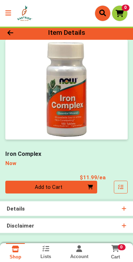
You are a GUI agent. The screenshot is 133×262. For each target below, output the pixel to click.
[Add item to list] (121, 187)
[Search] (102, 13)
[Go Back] (20, 32)
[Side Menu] (8, 13)
